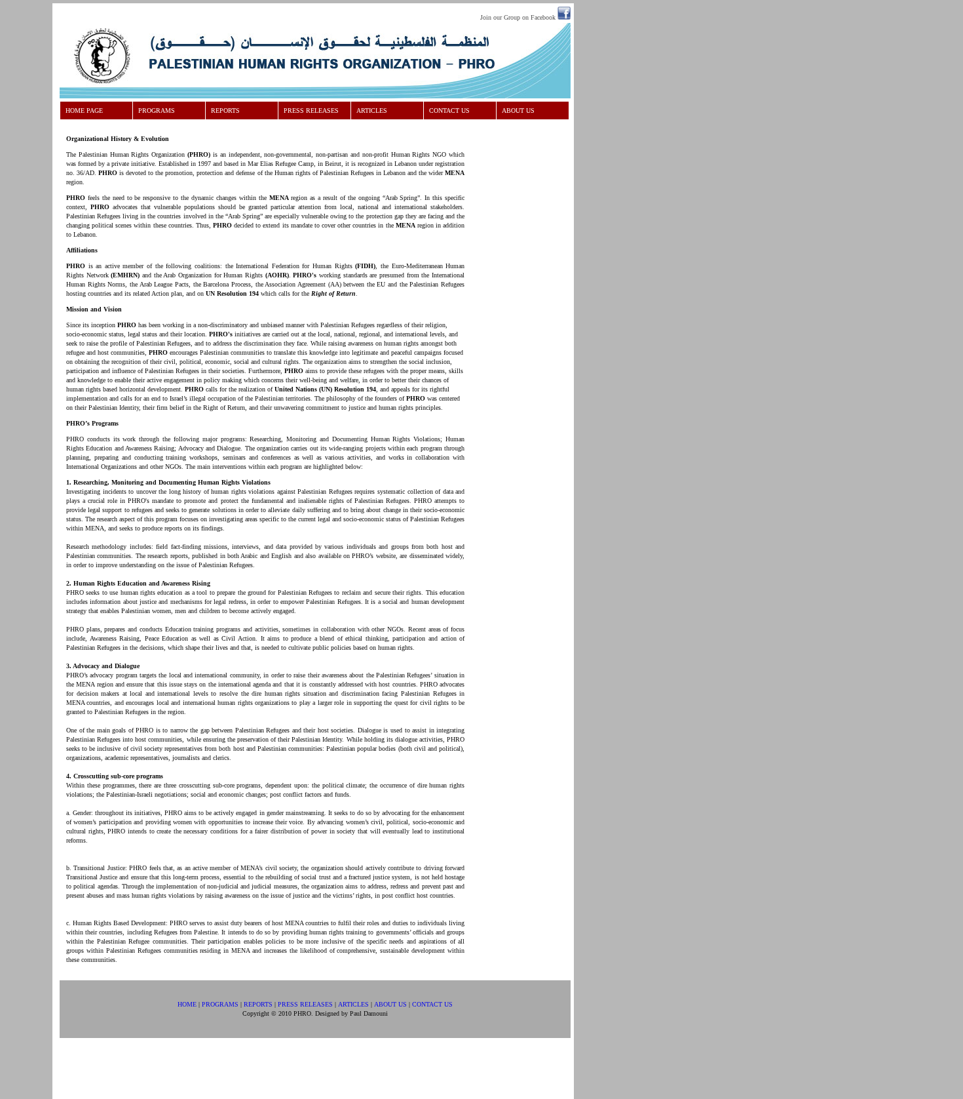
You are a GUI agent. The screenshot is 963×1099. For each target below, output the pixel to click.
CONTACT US (449, 110)
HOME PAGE (84, 110)
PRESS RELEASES (311, 110)
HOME (187, 1004)
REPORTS (225, 110)
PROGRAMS (156, 110)
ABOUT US (518, 110)
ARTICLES (371, 110)
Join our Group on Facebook (518, 17)
